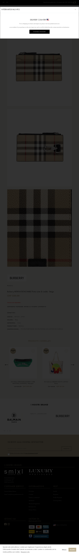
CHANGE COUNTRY (39, 31)
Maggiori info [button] (25, 552)
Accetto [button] (72, 549)
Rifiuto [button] (64, 549)
